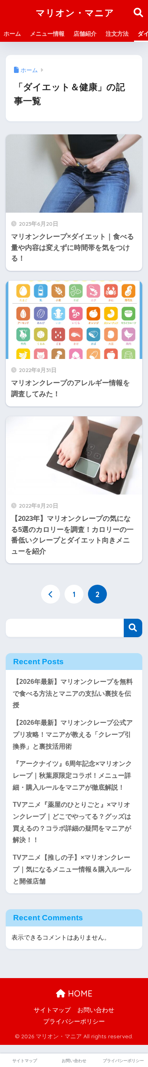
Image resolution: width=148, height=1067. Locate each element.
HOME (78, 993)
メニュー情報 (47, 33)
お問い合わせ (95, 1010)
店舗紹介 (85, 33)
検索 (133, 628)
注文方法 (117, 33)
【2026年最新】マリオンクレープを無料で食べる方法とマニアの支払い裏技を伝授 (73, 693)
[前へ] (50, 594)
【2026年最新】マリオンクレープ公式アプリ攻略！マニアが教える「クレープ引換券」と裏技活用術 (73, 734)
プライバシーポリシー (74, 1021)
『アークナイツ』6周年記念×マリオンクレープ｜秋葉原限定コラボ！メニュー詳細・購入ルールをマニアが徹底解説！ (72, 775)
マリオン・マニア (75, 12)
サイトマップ (52, 1010)
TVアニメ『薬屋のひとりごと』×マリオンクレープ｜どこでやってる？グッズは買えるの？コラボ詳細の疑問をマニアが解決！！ (72, 822)
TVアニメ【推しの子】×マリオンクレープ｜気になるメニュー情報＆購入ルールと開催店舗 (72, 869)
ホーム (12, 33)
